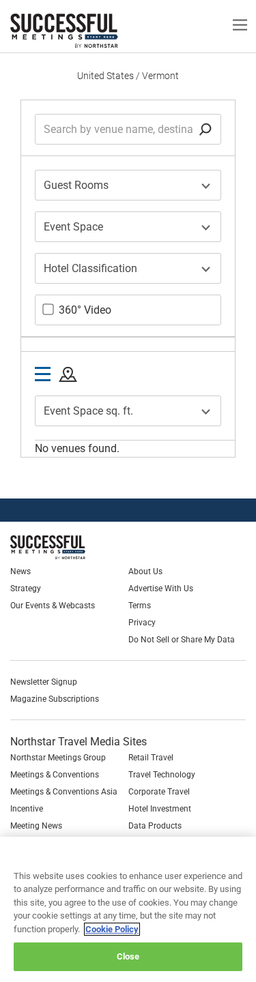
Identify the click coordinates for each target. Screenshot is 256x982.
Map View (68, 375)
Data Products (155, 826)
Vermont (160, 75)
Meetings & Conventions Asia (63, 792)
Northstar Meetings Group (58, 757)
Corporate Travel (159, 792)
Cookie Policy (112, 929)
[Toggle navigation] (240, 24)
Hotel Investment (159, 809)
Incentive (26, 809)
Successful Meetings (85, 31)
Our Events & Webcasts (52, 605)
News (20, 571)
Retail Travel (150, 757)
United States (105, 75)
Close (128, 956)
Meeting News (36, 826)
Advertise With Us (160, 588)
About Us (145, 571)
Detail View (43, 374)
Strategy (25, 588)
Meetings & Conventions (54, 774)
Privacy (142, 622)
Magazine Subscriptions (54, 699)
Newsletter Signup (43, 682)
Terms (139, 605)
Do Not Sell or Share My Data (181, 639)
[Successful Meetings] (79, 547)
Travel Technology (161, 774)
